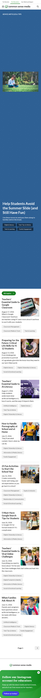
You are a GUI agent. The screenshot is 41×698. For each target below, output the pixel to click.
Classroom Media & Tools (12, 331)
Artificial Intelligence (10, 406)
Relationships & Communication (14, 499)
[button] (3, 6)
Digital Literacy (9, 225)
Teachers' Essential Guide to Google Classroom (11, 303)
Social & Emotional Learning (12, 372)
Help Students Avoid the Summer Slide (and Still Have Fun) (20, 207)
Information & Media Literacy (13, 452)
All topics (7, 293)
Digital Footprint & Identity (12, 580)
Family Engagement (25, 229)
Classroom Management (11, 327)
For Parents (6, 2)
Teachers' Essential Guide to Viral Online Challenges (11, 552)
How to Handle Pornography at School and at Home (9, 427)
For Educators (15, 2)
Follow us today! (10, 693)
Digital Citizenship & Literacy (27, 367)
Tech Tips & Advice (25, 225)
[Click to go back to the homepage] (19, 6)
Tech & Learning (9, 229)
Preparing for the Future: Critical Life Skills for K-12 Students (10, 344)
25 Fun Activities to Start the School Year (10, 469)
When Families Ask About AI (9, 599)
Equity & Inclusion (29, 491)
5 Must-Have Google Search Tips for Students (10, 515)
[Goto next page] (37, 648)
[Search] (37, 6)
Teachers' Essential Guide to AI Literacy (11, 384)
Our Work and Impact (27, 2)
